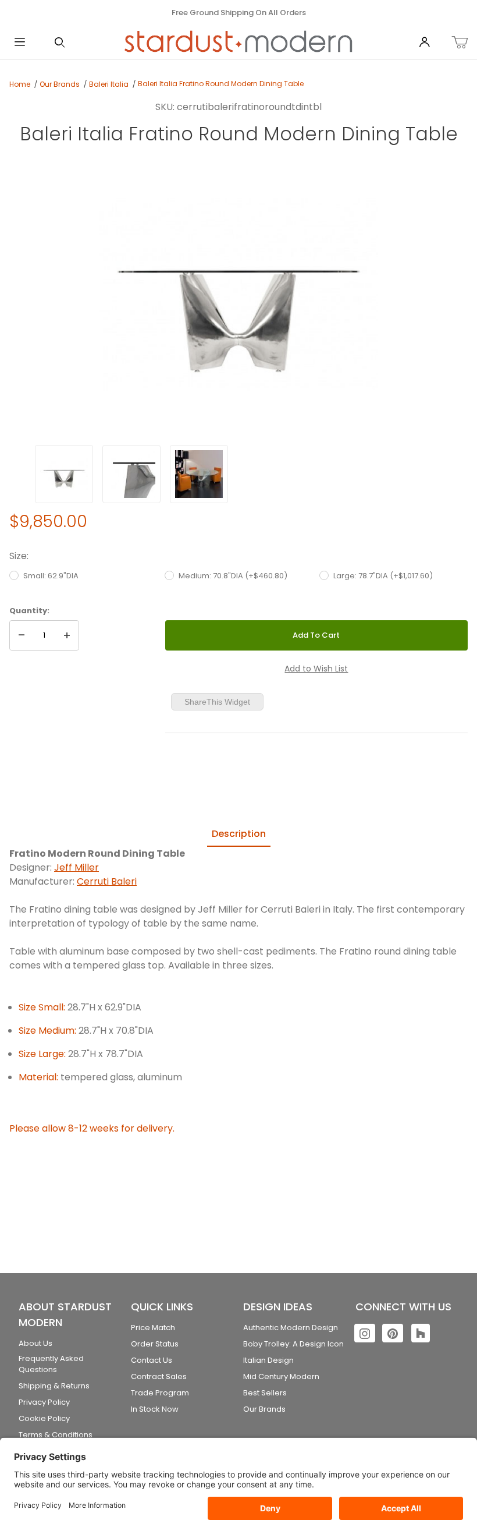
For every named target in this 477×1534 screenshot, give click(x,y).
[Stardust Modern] (238, 42)
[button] (64, 474)
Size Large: (42, 1054)
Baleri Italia (109, 84)
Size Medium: (47, 1030)
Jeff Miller (76, 867)
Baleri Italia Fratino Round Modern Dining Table (221, 84)
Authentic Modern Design (290, 1327)
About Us (35, 1343)
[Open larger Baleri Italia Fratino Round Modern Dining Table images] (238, 293)
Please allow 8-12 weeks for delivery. (92, 1128)
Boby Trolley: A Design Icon (293, 1343)
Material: (38, 1077)
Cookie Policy (44, 1418)
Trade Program (160, 1392)
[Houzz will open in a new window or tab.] (420, 1333)
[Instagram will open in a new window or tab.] (364, 1333)
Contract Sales (159, 1376)
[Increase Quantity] (67, 635)
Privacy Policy (44, 1402)
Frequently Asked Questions (51, 1364)
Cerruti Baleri (107, 881)
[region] (238, 474)
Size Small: (42, 1007)
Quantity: (29, 610)
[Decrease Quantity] (21, 635)
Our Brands (60, 84)
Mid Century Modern (281, 1376)
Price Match (153, 1327)
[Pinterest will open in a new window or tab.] (392, 1333)
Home (19, 84)
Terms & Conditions (55, 1434)
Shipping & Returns (54, 1385)
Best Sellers (265, 1392)
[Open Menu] (20, 43)
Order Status (155, 1343)
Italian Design (268, 1360)
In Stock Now (155, 1409)
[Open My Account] (424, 43)
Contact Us (151, 1360)
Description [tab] (239, 833)
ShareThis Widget (217, 701)
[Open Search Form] (59, 43)
